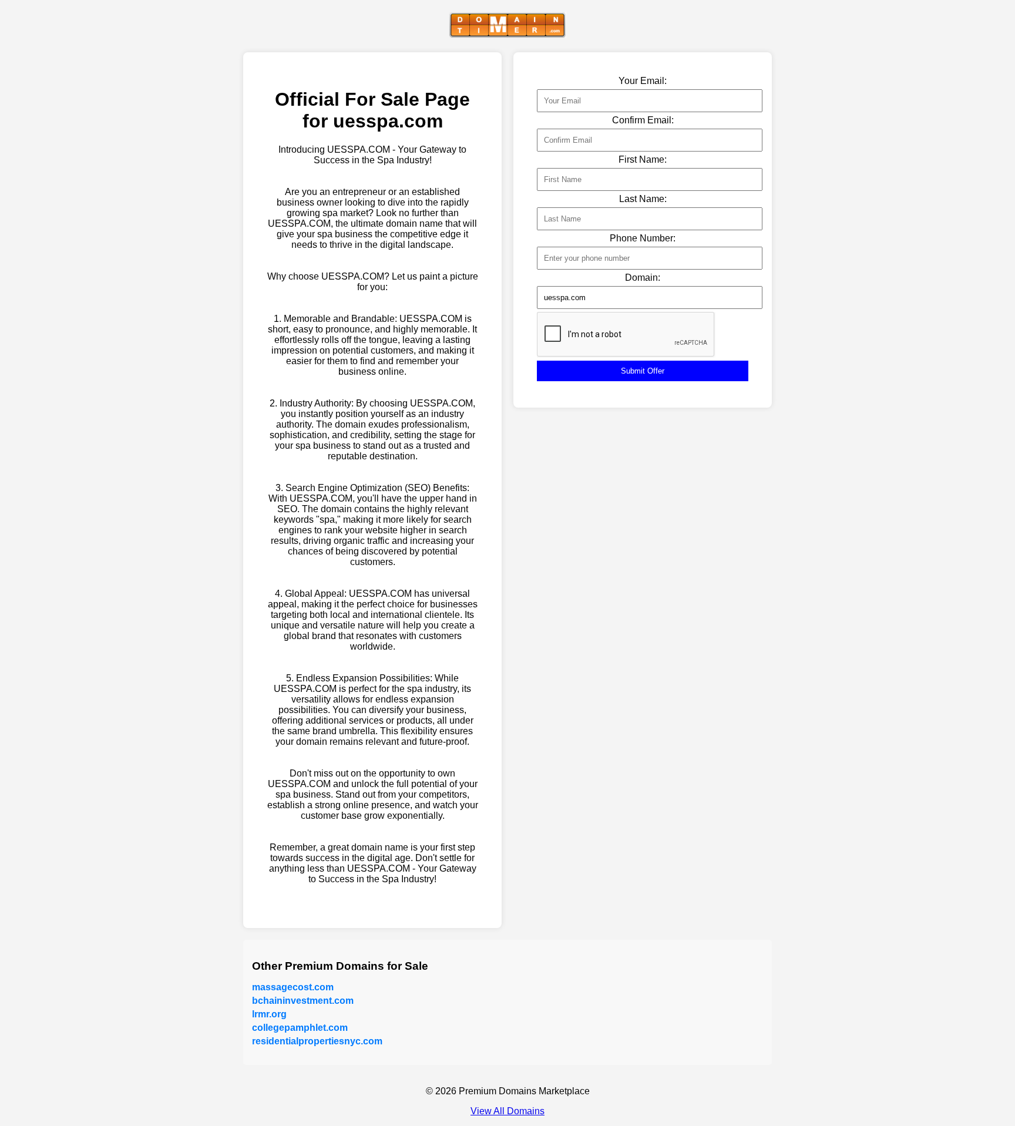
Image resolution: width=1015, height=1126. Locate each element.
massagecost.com (293, 987)
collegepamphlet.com (300, 1028)
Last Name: (643, 199)
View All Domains (507, 1111)
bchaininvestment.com (303, 1001)
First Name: (643, 159)
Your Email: (643, 81)
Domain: (642, 278)
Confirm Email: (643, 120)
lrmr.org (269, 1014)
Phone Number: (642, 238)
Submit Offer (642, 371)
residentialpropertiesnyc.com (317, 1041)
